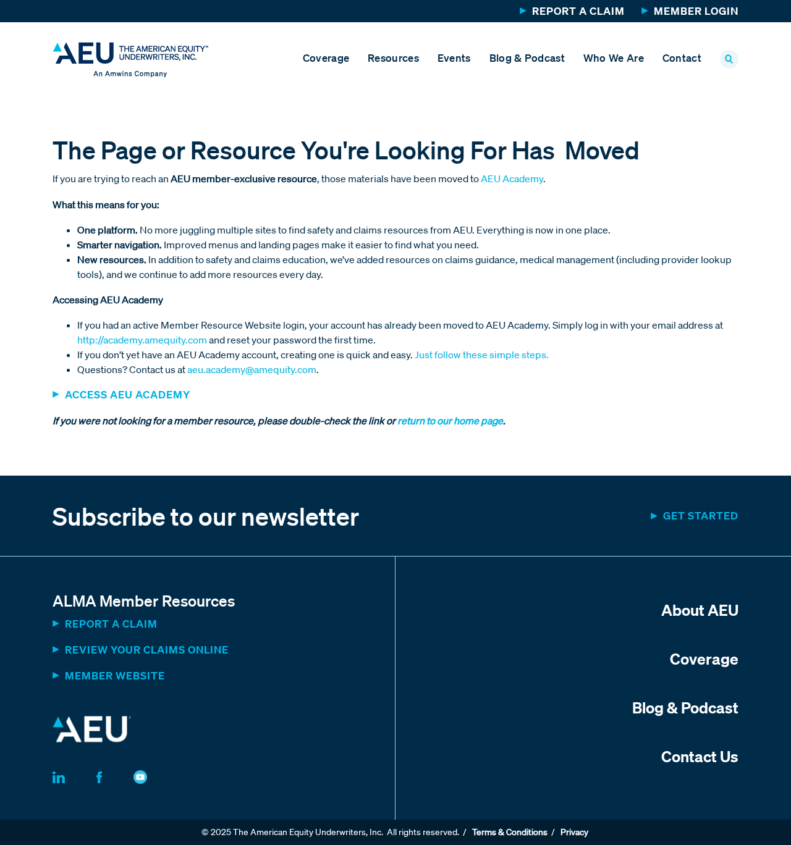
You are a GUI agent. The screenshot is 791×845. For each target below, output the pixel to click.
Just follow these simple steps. (482, 354)
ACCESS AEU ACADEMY (127, 394)
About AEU (699, 610)
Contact (681, 57)
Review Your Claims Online (147, 649)
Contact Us (699, 756)
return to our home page (449, 420)
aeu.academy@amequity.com (251, 369)
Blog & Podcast (527, 57)
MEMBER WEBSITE (115, 675)
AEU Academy (512, 178)
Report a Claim (578, 10)
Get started (700, 515)
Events (454, 57)
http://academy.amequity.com (142, 340)
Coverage (326, 57)
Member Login (696, 10)
